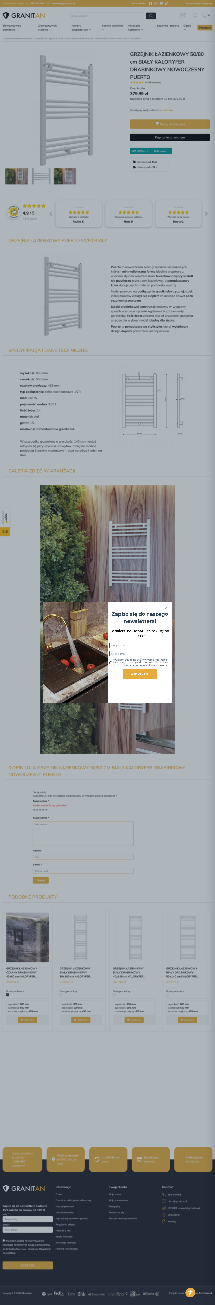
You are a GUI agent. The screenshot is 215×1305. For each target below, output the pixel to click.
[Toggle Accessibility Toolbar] (190, 1292)
